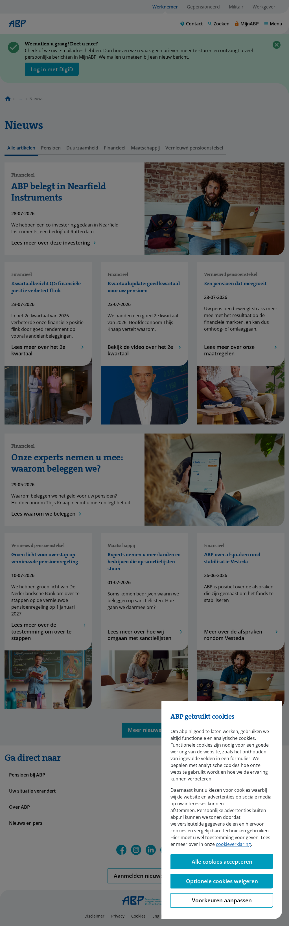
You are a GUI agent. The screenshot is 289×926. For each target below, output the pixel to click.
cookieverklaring (233, 844)
